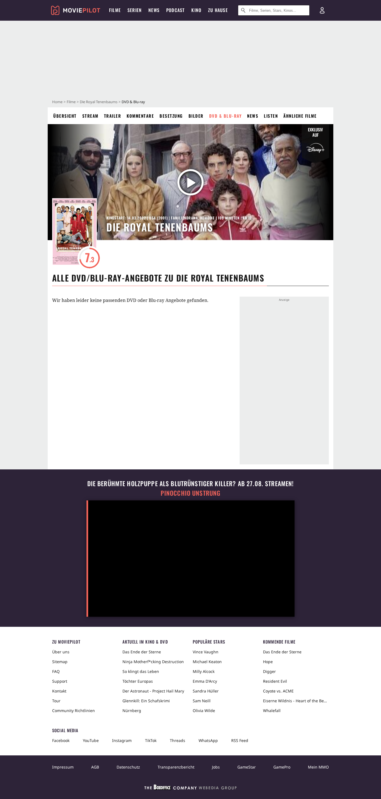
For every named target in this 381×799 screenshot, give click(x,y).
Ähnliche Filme (300, 116)
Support (59, 681)
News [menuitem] (154, 10)
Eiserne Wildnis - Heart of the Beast (296, 700)
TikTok (150, 740)
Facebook (60, 740)
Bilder (196, 116)
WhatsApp (208, 740)
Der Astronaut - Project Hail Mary (153, 691)
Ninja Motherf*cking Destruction (153, 661)
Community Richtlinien (73, 710)
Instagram (122, 740)
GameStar (246, 767)
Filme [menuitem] (115, 10)
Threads (177, 740)
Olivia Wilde (204, 710)
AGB (95, 767)
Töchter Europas (137, 681)
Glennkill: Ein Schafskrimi (146, 700)
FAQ (56, 671)
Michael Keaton (207, 661)
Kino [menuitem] (196, 10)
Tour (56, 700)
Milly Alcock (203, 671)
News (252, 116)
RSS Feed (239, 740)
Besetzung (171, 116)
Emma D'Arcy (205, 681)
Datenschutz (128, 767)
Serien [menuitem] (134, 10)
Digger (269, 671)
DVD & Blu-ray (225, 116)
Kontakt (59, 691)
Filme (71, 101)
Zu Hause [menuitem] (218, 10)
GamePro (281, 767)
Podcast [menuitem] (175, 10)
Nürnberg (131, 710)
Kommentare (140, 116)
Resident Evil (275, 681)
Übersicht (65, 116)
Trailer (112, 116)
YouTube (91, 740)
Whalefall (272, 710)
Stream (90, 116)
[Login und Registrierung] (322, 10)
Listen (271, 116)
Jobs (216, 767)
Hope (268, 661)
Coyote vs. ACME (278, 691)
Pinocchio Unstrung (191, 493)
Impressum (63, 767)
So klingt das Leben (140, 671)
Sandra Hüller (206, 691)
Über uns (60, 651)
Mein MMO (318, 767)
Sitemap (59, 661)
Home (57, 101)
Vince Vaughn (205, 651)
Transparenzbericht (176, 767)
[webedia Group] (190, 788)
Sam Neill (202, 700)
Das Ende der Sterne (141, 651)
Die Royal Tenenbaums (98, 101)
